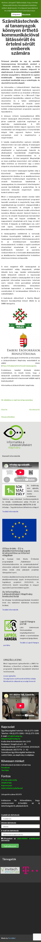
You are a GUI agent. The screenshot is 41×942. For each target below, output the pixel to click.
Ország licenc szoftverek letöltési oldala (19, 679)
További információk (10, 512)
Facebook (5, 768)
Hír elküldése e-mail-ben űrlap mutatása (17, 400)
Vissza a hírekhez (8, 417)
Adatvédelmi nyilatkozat (12, 788)
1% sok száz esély (9, 780)
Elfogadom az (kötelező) (20, 839)
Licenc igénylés (9, 676)
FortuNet (11, 938)
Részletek (26, 14)
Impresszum (6, 785)
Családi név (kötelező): (10, 815)
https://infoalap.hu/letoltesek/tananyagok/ (19, 366)
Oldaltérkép (6, 783)
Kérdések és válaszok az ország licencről (19, 681)
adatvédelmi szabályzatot (28, 838)
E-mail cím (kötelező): (10, 831)
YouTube (5, 770)
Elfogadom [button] (16, 14)
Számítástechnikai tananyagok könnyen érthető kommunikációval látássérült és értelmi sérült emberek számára (20, 37)
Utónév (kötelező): (8, 823)
